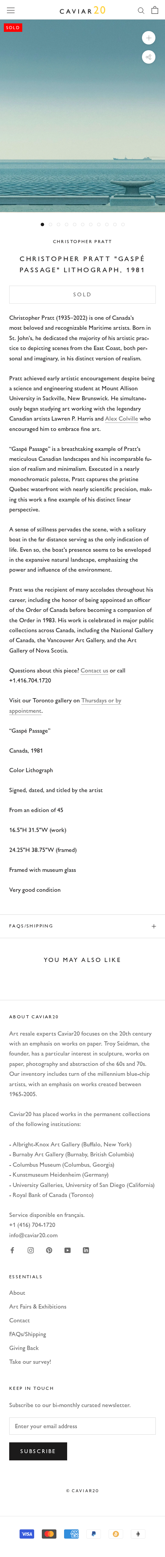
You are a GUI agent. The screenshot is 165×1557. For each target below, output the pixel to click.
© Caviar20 (82, 1490)
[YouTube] (67, 1249)
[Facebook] (12, 1249)
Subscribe (38, 1451)
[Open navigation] (11, 10)
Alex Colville (121, 418)
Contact (19, 1320)
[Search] (141, 10)
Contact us (94, 670)
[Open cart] (155, 10)
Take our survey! (30, 1361)
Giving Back (24, 1347)
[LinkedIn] (86, 1249)
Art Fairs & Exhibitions (37, 1306)
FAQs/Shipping (31, 926)
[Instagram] (31, 1249)
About (17, 1292)
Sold (82, 294)
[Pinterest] (49, 1249)
